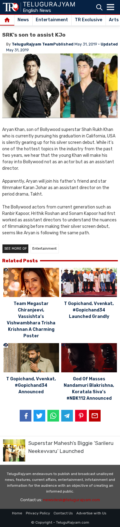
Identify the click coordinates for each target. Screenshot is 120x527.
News (23, 19)
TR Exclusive (88, 19)
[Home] (7, 20)
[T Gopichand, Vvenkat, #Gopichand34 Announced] (31, 358)
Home (17, 513)
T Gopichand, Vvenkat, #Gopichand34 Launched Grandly (89, 310)
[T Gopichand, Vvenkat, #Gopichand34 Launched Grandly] (89, 283)
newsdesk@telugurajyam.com (71, 499)
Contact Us (63, 513)
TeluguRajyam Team (32, 44)
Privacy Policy (38, 513)
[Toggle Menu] (110, 7)
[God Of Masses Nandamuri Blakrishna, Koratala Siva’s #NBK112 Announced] (89, 358)
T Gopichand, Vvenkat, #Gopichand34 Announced (31, 385)
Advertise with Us (91, 513)
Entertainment (52, 19)
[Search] (99, 7)
